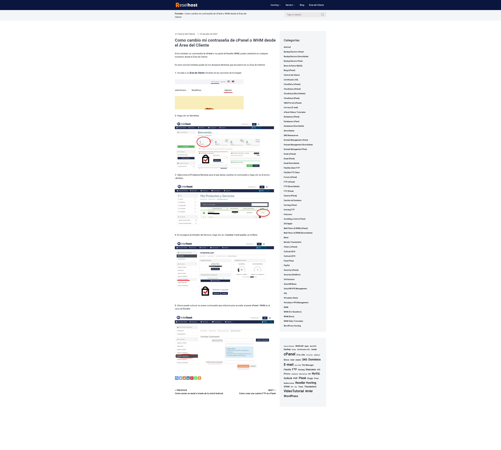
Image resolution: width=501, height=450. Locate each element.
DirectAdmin (289, 131)
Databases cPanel (291, 121)
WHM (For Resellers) (293, 312)
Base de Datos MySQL (293, 66)
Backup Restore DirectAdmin (296, 56)
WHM (286, 307)
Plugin (310, 378)
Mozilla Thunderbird (292, 242)
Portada (179, 13)
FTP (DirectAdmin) (292, 186)
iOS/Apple (288, 224)
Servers (289, 5)
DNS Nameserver (291, 135)
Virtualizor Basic (291, 298)
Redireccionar (289, 383)
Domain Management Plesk (295, 149)
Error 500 (298, 365)
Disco (286, 360)
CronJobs (309, 355)
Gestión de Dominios (293, 200)
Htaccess (288, 214)
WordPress (291, 396)
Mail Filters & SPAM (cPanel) (296, 228)
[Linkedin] (188, 378)
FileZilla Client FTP (292, 168)
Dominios (314, 359)
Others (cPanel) (290, 247)
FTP (294, 369)
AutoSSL (313, 346)
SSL (285, 293)
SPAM (287, 386)
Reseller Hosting (305, 382)
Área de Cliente (197, 73)
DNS (304, 359)
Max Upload (303, 374)
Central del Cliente (186, 34)
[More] (199, 378)
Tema (300, 387)
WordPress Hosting (292, 326)
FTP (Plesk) (289, 191)
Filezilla (287, 369)
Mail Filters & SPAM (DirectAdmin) (298, 233)
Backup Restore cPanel (294, 52)
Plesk (302, 378)
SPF (292, 387)
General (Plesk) (290, 196)
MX (309, 374)
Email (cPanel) (290, 154)
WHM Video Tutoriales (293, 321)
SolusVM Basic (290, 284)
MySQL (316, 373)
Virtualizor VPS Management (296, 303)
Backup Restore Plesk (293, 61)
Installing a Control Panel (294, 219)
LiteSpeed (294, 374)
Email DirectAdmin (291, 163)
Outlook (288, 378)
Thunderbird (310, 386)
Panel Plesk (289, 261)
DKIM (292, 360)
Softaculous (289, 279)
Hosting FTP (289, 210)
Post (316, 378)
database (317, 355)
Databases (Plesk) (291, 117)
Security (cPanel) (291, 270)
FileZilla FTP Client (292, 172)
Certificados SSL (291, 80)
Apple (307, 346)
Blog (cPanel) (289, 70)
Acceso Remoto (289, 346)
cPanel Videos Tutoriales (295, 112)
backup (287, 349)
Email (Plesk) (289, 159)
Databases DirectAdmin (294, 126)
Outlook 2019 (289, 256)
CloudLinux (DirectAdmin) (294, 94)
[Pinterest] (191, 378)
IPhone (287, 374)
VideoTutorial (294, 391)
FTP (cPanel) (289, 182)
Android (287, 47)
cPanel (289, 354)
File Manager (308, 365)
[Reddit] (184, 378)
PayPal (287, 265)
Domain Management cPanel (296, 140)
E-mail (289, 364)
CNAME (314, 349)
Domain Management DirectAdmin (298, 145)
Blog (302, 5)
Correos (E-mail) (291, 107)
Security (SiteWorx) (292, 275)
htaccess (311, 369)
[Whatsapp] (195, 378)
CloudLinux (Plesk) (292, 98)
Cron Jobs (300, 355)
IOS (318, 369)
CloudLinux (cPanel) (292, 89)
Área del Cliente (316, 5)
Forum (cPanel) (290, 177)
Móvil (286, 238)
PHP (295, 378)
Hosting (275, 5)
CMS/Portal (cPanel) (293, 103)
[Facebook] (176, 378)
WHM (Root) (289, 316)
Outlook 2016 (289, 252)
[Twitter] (180, 378)
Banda (294, 349)
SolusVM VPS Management (295, 289)
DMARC (298, 360)
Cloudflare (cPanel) (292, 84)
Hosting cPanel (290, 205)
